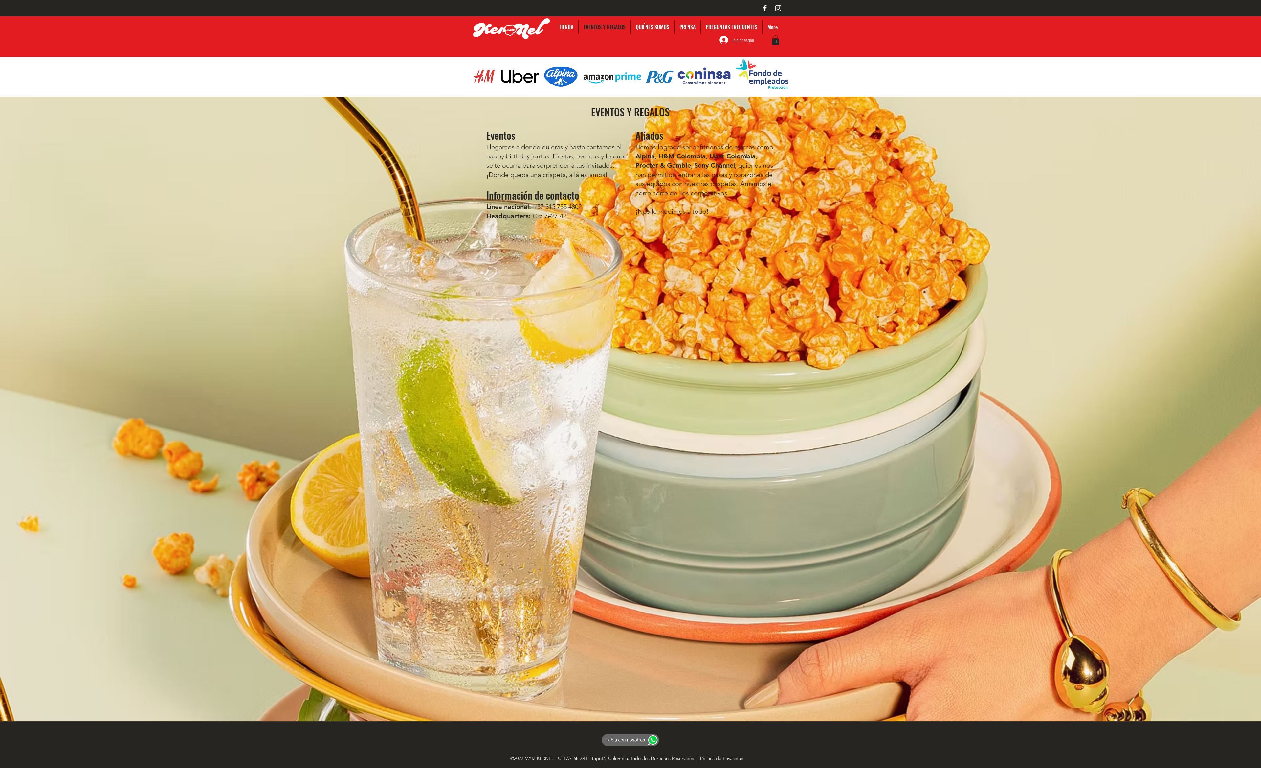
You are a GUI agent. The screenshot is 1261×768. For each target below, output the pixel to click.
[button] (775, 40)
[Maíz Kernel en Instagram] (778, 8)
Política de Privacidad (722, 758)
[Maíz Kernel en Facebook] (765, 8)
